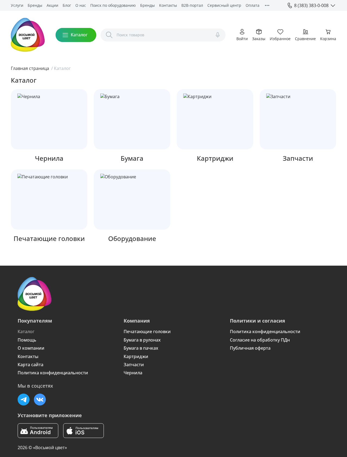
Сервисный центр (224, 5)
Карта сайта (30, 365)
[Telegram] (24, 399)
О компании (31, 348)
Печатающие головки (147, 331)
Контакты (168, 5)
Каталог (26, 331)
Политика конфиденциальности (53, 373)
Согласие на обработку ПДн (260, 340)
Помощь (27, 340)
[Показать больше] (267, 5)
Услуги (17, 5)
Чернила (133, 373)
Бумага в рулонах (142, 340)
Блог (67, 5)
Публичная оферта (250, 348)
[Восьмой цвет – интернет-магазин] (28, 35)
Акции (52, 5)
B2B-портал (192, 5)
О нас (80, 5)
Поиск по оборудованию (113, 5)
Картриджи (136, 356)
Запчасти (134, 365)
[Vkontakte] (40, 399)
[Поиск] (109, 35)
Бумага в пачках (141, 348)
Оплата (252, 5)
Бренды (35, 5)
